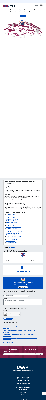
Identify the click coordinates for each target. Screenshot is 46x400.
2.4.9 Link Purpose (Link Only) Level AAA (14, 231)
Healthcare (23, 395)
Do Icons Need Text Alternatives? (10, 324)
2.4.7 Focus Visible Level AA (12, 228)
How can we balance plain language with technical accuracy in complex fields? (20, 338)
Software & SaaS (23, 391)
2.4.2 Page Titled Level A (11, 220)
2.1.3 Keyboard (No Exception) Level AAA (14, 217)
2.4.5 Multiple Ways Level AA (12, 225)
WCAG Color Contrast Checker (23, 380)
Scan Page (39, 354)
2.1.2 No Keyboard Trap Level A (12, 216)
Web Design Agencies (23, 389)
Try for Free (23, 15)
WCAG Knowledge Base (23, 382)
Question (6, 298)
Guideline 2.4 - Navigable (11, 238)
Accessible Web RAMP (23, 259)
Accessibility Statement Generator (23, 383)
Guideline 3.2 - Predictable (11, 239)
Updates (5, 306)
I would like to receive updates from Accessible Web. (16, 308)
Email (5, 293)
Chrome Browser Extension (23, 378)
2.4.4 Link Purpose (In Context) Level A (14, 224)
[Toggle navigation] (41, 5)
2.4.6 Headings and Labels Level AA (13, 227)
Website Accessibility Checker (23, 377)
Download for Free (23, 287)
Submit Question (8, 318)
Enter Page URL (6, 351)
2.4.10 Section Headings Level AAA (13, 233)
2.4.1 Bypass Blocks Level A (12, 219)
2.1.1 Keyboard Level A (11, 214)
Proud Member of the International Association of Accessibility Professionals (22, 371)
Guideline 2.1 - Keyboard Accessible (13, 236)
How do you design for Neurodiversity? (11, 326)
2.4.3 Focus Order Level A (11, 222)
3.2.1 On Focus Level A (10, 234)
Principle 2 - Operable (10, 241)
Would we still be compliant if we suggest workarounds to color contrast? (19, 334)
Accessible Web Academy (23, 271)
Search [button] (36, 5)
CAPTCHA (5, 310)
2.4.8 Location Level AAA (11, 230)
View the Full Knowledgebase (9, 342)
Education (23, 394)
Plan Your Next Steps (32, 1)
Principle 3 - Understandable (12, 242)
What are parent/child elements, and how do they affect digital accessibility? (19, 330)
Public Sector (23, 392)
